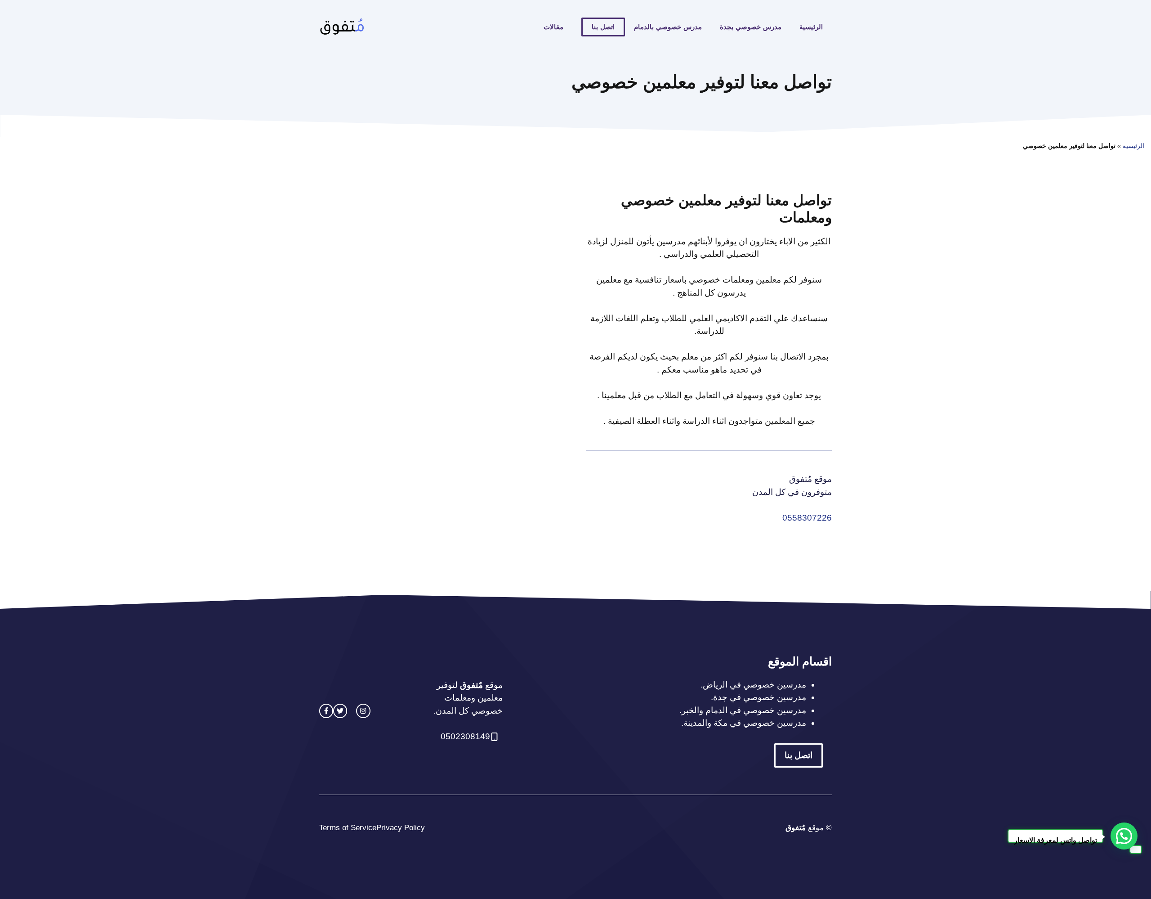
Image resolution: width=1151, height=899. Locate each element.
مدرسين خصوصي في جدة (759, 697)
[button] (1124, 836)
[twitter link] (340, 711)
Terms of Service (347, 827)
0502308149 (465, 736)
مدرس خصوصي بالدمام (668, 27)
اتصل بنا (603, 27)
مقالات (553, 27)
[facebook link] (326, 711)
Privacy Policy (400, 827)
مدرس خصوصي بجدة (750, 27)
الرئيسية (811, 27)
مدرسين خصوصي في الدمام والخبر (744, 710)
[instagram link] (363, 711)
